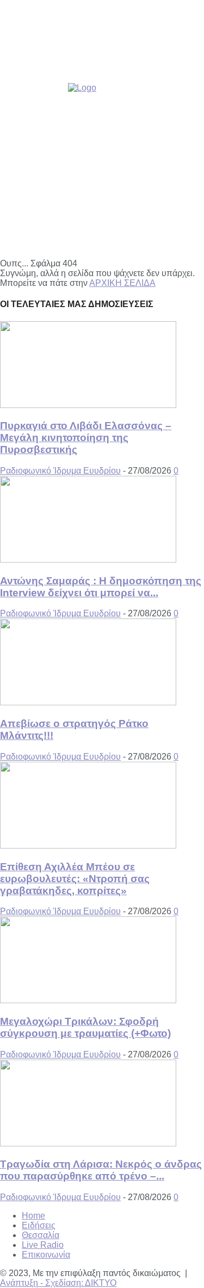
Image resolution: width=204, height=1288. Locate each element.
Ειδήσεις (38, 1225)
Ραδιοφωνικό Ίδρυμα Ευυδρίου (60, 470)
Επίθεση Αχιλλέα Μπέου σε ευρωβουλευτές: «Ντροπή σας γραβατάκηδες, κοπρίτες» (75, 878)
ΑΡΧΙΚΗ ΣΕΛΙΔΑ (122, 283)
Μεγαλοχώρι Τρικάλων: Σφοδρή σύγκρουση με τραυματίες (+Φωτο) (85, 1027)
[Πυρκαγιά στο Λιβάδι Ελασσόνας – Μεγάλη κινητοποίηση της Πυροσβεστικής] (88, 405)
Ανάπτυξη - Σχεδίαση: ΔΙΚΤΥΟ (58, 1282)
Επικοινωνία (46, 1254)
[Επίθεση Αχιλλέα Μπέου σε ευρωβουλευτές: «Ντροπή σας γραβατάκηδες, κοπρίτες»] (88, 845)
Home (33, 1215)
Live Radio (43, 1244)
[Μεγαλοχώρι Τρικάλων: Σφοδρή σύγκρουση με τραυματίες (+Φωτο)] (88, 1000)
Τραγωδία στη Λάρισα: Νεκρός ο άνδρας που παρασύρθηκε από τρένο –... (101, 1170)
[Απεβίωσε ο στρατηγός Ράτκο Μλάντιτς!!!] (88, 702)
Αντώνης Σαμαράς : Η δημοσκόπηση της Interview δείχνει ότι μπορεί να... (100, 586)
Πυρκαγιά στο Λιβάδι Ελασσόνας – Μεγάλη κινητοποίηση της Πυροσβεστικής (85, 437)
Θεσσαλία (40, 1235)
